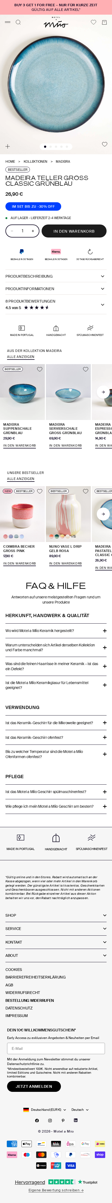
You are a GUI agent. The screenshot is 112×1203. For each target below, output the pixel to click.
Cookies (13, 969)
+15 (73, 537)
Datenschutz (19, 1008)
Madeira (63, 162)
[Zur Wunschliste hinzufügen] (104, 144)
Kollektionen (35, 162)
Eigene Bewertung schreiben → (56, 1190)
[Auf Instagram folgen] (50, 1120)
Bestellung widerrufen (29, 1000)
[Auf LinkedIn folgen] (75, 1120)
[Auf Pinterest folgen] (63, 1120)
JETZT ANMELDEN (34, 1086)
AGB (9, 985)
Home (10, 162)
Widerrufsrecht (22, 992)
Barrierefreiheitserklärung (35, 977)
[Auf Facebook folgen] (37, 1120)
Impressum (16, 1015)
